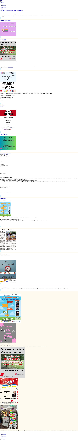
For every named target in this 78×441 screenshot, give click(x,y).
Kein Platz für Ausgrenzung (3, 7)
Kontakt (2, 9)
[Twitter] (39, 103)
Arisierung (1, 106)
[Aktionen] (1, 0)
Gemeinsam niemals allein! (4, 134)
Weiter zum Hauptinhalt (2, 2)
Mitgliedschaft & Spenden (3, 5)
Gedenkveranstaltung (3, 39)
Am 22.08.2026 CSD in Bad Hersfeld (5, 20)
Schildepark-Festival (3, 198)
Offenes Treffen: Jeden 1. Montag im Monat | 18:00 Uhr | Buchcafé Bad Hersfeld (11, 10)
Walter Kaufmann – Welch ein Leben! (5, 153)
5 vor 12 (1, 253)
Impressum (2, 8)
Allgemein (4, 105)
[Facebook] (39, 17)
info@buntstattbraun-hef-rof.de (10, 67)
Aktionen (2, 435)
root (6, 21)
